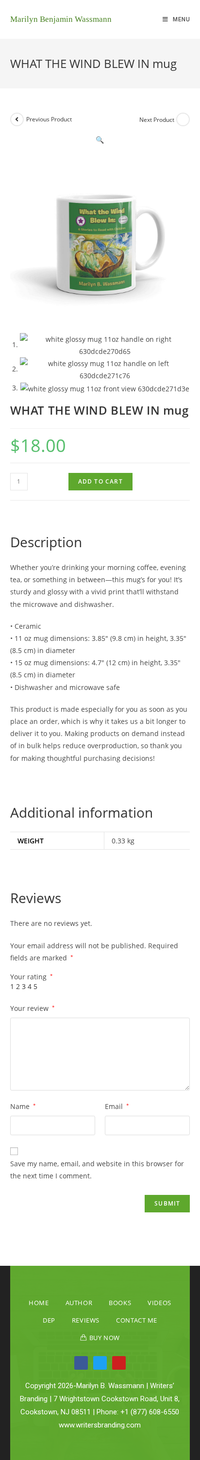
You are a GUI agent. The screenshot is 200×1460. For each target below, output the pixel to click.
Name (23, 1106)
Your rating (31, 976)
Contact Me (136, 1320)
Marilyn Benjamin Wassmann (61, 19)
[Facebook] (81, 1363)
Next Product (156, 120)
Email (117, 1106)
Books (120, 1302)
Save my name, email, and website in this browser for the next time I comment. (97, 1169)
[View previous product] (17, 119)
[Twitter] (100, 1363)
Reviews (86, 1320)
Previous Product (49, 119)
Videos (159, 1302)
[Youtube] (119, 1363)
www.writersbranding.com (100, 1425)
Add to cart (100, 481)
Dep (49, 1320)
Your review (32, 1008)
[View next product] (183, 119)
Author (79, 1302)
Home (39, 1302)
